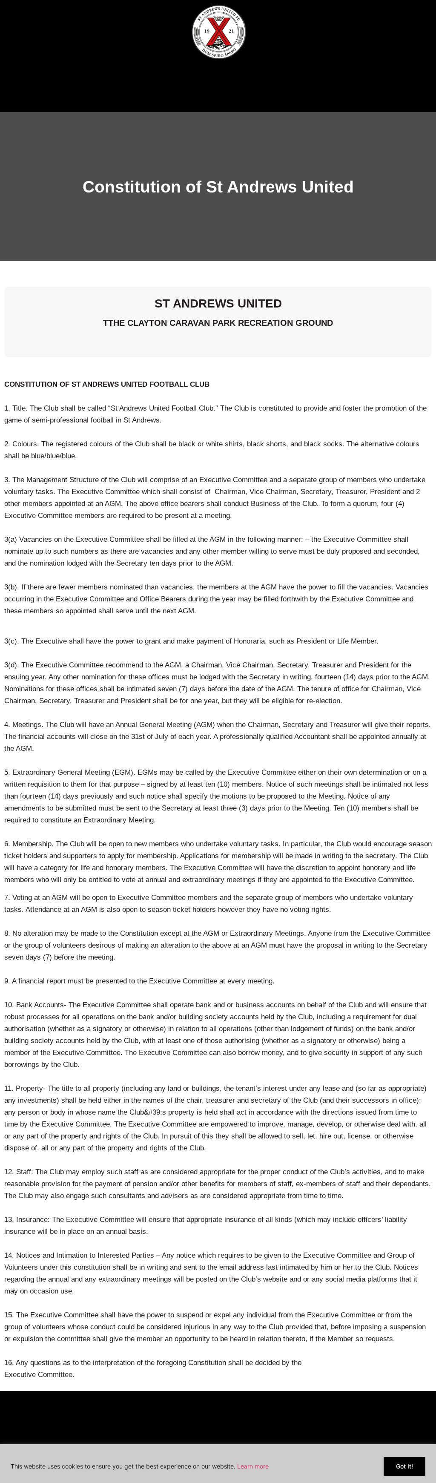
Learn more (253, 1466)
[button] (218, 92)
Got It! (404, 1466)
